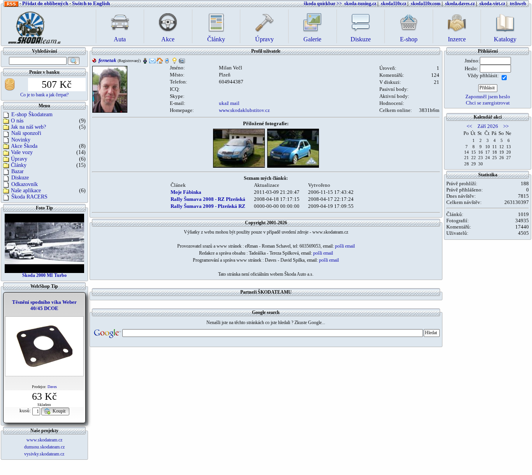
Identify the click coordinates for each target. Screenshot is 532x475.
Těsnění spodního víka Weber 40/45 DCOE (44, 305)
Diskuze (20, 178)
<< (469, 126)
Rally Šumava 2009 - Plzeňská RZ (208, 206)
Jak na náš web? (28, 127)
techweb (518, 3)
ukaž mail (229, 103)
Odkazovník (24, 184)
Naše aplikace (26, 190)
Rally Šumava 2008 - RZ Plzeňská (208, 199)
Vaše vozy (22, 152)
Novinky (20, 140)
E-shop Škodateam (32, 114)
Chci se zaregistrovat (488, 103)
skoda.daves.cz (460, 3)
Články (18, 165)
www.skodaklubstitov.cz (244, 110)
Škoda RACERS (29, 197)
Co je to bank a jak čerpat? (44, 94)
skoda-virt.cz (492, 3)
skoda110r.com (425, 3)
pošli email (345, 246)
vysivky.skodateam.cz (44, 454)
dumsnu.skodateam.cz (44, 447)
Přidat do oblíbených (45, 3)
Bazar (17, 171)
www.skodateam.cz (44, 440)
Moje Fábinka (186, 192)
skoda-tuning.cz (360, 3)
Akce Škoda (24, 146)
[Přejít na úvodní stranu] (32, 25)
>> (506, 126)
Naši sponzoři (26, 133)
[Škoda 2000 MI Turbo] (44, 243)
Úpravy (19, 159)
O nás (17, 121)
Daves (52, 387)
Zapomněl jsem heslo (487, 96)
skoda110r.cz (393, 3)
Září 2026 (487, 126)
